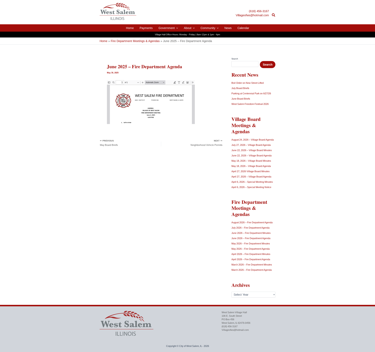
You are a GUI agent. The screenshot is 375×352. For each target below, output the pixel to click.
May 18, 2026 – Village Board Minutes (251, 161)
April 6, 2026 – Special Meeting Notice (251, 187)
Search (234, 59)
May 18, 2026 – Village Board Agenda (251, 166)
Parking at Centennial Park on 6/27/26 (251, 93)
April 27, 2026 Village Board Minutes (250, 171)
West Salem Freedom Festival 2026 (250, 104)
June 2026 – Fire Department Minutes (251, 233)
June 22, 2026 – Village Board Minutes (251, 150)
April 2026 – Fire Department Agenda (250, 259)
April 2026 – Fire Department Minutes (250, 254)
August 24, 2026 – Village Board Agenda (252, 140)
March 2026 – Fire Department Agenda (251, 270)
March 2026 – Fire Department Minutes (251, 264)
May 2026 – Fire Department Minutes (250, 243)
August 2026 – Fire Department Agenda (252, 222)
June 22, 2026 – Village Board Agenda (251, 155)
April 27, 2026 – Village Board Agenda (251, 176)
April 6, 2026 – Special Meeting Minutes (252, 182)
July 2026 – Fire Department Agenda (250, 228)
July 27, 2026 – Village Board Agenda (251, 145)
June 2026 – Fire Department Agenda (250, 238)
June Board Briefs (240, 99)
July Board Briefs (240, 88)
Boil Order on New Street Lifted (247, 83)
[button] (274, 15)
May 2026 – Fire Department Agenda (250, 249)
